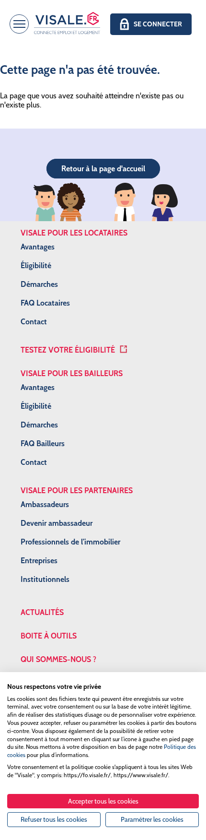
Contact (34, 321)
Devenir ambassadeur (56, 523)
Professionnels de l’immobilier (70, 541)
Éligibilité (36, 265)
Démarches (39, 284)
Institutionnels (45, 579)
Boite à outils (49, 635)
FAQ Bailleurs (43, 443)
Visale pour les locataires (74, 232)
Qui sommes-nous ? (58, 659)
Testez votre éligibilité (68, 350)
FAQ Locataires (45, 303)
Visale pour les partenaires (77, 490)
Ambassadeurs (45, 504)
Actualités (42, 612)
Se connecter (158, 24)
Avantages (38, 246)
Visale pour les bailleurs (72, 373)
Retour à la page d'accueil (103, 168)
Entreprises (39, 560)
